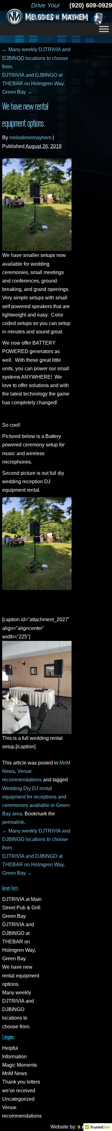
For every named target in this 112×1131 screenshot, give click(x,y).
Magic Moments (19, 1065)
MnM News (14, 1073)
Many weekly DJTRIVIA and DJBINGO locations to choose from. (36, 58)
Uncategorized (18, 1099)
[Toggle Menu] (104, 29)
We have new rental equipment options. (20, 975)
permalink (13, 822)
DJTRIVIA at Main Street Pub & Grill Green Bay (22, 908)
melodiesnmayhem (30, 137)
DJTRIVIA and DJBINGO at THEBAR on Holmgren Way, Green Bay (33, 83)
